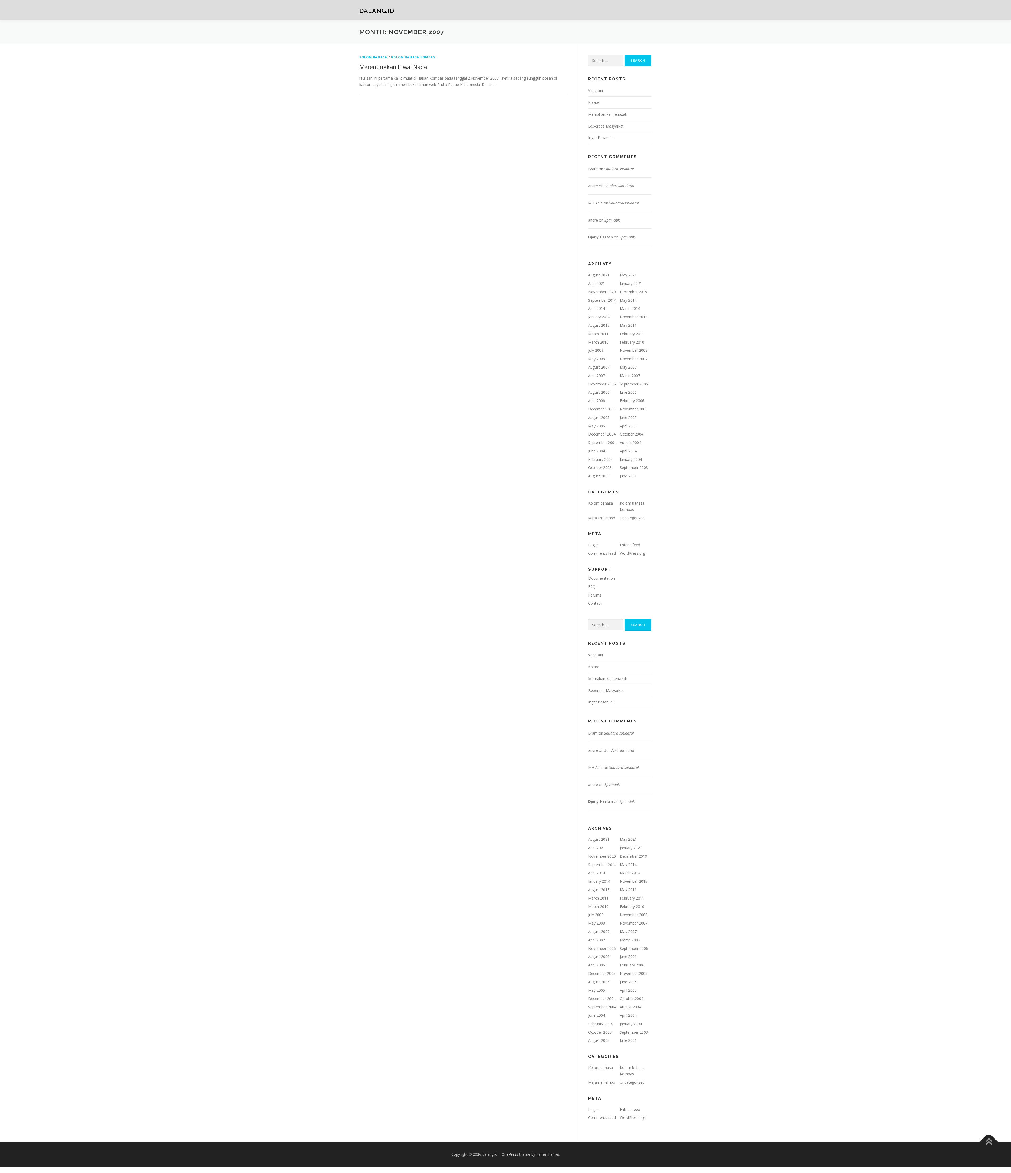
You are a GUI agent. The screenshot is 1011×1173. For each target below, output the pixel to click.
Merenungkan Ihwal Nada (393, 67)
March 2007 (630, 375)
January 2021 (631, 283)
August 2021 (598, 274)
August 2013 (598, 325)
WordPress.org (632, 553)
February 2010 (632, 342)
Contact (595, 603)
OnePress (510, 1154)
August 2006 (598, 392)
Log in (593, 544)
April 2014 (596, 308)
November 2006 (602, 384)
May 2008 (596, 358)
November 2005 (633, 409)
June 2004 (596, 450)
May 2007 (628, 367)
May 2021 (628, 274)
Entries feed (630, 544)
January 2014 (599, 316)
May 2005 (596, 425)
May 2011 (628, 325)
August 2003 (598, 475)
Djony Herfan (600, 237)
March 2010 (598, 342)
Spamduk (612, 220)
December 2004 (602, 434)
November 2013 (633, 316)
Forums (594, 595)
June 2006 (628, 392)
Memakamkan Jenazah (607, 114)
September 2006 (634, 384)
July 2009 (595, 350)
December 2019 (633, 291)
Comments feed (602, 553)
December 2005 (602, 409)
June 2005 (628, 417)
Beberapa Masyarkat (606, 126)
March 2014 (630, 308)
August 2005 (598, 417)
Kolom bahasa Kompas (413, 57)
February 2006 (632, 400)
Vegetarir (595, 90)
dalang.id (376, 10)
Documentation (601, 578)
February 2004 (600, 459)
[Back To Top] (988, 1142)
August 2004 (630, 442)
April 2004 (628, 450)
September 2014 (602, 300)
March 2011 (598, 333)
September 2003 (634, 467)
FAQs (592, 586)
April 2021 (596, 283)
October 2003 (600, 467)
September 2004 (602, 442)
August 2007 (598, 367)
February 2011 (632, 333)
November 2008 (633, 350)
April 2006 (596, 400)
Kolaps (594, 102)
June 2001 (628, 475)
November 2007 (633, 358)
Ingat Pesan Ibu (601, 137)
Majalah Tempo (601, 517)
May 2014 (628, 300)
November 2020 (602, 291)
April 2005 (628, 425)
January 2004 (631, 459)
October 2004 (631, 434)
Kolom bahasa (373, 57)
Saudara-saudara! (619, 168)
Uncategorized (632, 517)
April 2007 (596, 375)
